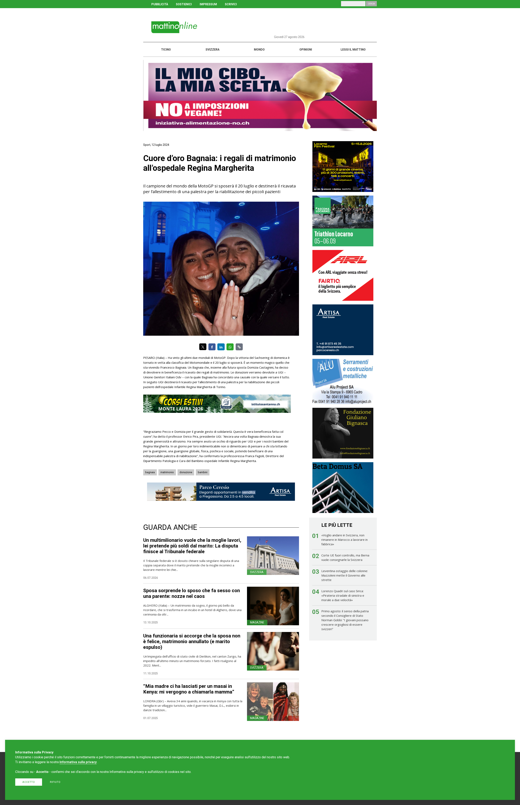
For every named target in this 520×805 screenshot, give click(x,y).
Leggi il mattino (353, 49)
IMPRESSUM (208, 4)
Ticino (166, 49)
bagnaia (150, 472)
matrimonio (167, 472)
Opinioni (305, 49)
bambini (202, 472)
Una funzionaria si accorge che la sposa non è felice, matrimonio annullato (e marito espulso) (191, 641)
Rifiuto (55, 781)
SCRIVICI (231, 4)
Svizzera (212, 49)
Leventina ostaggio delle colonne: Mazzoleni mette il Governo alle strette (344, 575)
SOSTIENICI (184, 4)
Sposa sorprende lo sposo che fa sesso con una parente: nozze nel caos (191, 593)
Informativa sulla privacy (78, 762)
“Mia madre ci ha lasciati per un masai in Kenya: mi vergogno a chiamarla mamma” (188, 689)
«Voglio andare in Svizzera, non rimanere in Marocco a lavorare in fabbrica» (344, 539)
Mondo (259, 49)
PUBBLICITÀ (159, 4)
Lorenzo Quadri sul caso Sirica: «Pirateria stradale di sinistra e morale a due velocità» (342, 595)
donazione (186, 472)
